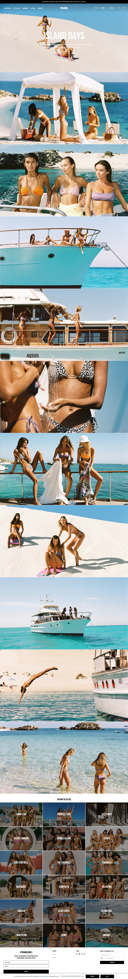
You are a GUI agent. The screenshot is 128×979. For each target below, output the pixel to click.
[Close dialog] (51, 949)
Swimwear (25, 8)
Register (54, 957)
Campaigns (40, 8)
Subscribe (112, 962)
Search (112, 8)
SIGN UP (26, 971)
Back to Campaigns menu (64, 52)
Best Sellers (16, 8)
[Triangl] (64, 8)
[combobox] (103, 958)
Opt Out (65, 976)
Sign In (53, 954)
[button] (123, 8)
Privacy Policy (45, 976)
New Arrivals (7, 8)
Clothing (32, 8)
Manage (92, 976)
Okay (107, 976)
